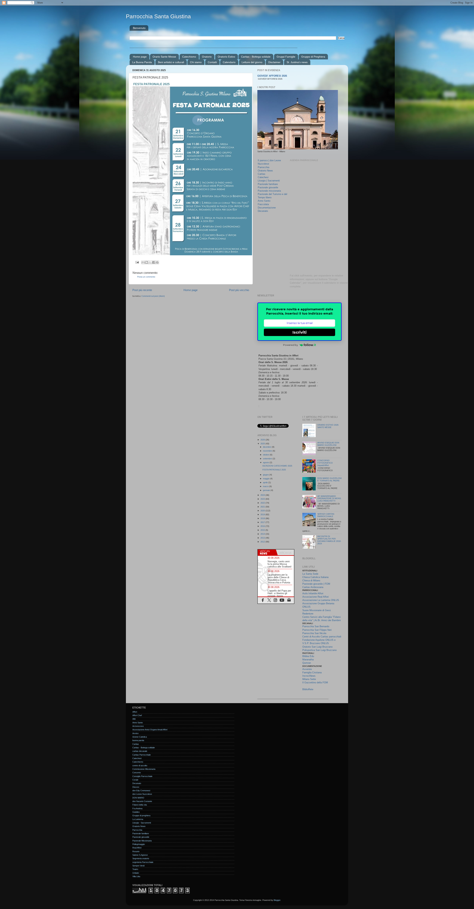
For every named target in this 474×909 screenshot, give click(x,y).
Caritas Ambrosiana (312, 587)
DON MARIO (138, 798)
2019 (263, 514)
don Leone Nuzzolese (142, 794)
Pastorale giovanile (268, 187)
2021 (263, 507)
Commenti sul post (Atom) (153, 296)
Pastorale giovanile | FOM (316, 583)
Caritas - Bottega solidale (256, 56)
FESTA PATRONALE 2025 (274, 470)
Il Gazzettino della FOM (315, 682)
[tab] (267, 552)
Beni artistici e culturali (171, 62)
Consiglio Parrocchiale (142, 776)
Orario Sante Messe (164, 56)
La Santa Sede (310, 573)
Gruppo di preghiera (141, 815)
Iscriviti (299, 332)
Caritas (261, 174)
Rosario (135, 851)
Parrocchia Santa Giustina (158, 16)
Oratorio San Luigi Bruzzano (317, 646)
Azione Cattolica (139, 737)
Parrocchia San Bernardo (315, 626)
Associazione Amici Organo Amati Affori (149, 729)
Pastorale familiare (268, 184)
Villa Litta (136, 876)
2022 (263, 503)
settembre (268, 458)
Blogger (277, 900)
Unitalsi (135, 873)
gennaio (267, 490)
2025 (263, 443)
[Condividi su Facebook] (154, 262)
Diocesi (135, 787)
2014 (263, 534)
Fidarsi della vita (139, 805)
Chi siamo (196, 62)
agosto (266, 462)
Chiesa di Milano (311, 580)
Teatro (135, 869)
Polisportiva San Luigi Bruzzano (319, 650)
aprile (265, 482)
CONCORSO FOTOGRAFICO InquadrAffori (325, 462)
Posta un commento (146, 277)
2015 (263, 530)
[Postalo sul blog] (146, 262)
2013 (263, 538)
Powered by (290, 344)
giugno (266, 475)
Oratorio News (265, 170)
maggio (266, 478)
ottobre (266, 455)
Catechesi (263, 177)
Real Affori (136, 848)
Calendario (229, 62)
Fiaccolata (263, 204)
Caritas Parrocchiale (141, 755)
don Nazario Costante (142, 801)
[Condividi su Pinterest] (157, 262)
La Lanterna (137, 819)
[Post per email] (137, 262)
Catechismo (189, 56)
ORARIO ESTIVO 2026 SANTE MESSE (327, 426)
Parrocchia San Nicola (314, 633)
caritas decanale (139, 751)
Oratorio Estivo (226, 56)
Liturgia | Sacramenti (269, 180)
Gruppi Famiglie (286, 56)
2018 (263, 518)
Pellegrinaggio (138, 844)
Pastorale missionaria (269, 190)
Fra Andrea (137, 808)
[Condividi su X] (150, 262)
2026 (263, 440)
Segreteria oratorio (140, 858)
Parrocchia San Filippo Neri (317, 630)
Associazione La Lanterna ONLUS (320, 600)
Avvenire (307, 669)
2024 (263, 495)
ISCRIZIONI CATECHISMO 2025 (277, 466)
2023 (263, 499)
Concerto (136, 772)
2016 (263, 526)
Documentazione (267, 207)
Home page (140, 56)
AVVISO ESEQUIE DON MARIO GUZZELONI (328, 444)
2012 (263, 542)
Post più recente (142, 290)
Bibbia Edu (308, 656)
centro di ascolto (139, 765)
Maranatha (308, 659)
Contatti (212, 62)
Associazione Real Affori (315, 596)
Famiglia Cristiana (312, 672)
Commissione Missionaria (143, 769)
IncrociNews (309, 675)
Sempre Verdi (138, 866)
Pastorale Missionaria (142, 841)
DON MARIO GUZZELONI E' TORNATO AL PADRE (329, 479)
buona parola (138, 740)
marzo (266, 486)
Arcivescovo (138, 726)
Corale (135, 780)
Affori (134, 712)
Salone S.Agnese (140, 855)
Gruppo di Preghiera (313, 56)
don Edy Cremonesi (141, 790)
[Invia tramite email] (143, 262)
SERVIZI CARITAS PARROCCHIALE (325, 515)
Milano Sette (309, 679)
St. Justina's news (297, 62)
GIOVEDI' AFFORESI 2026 (272, 76)
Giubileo (136, 812)
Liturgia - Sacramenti (141, 823)
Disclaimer (274, 62)
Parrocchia (263, 167)
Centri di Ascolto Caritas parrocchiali (321, 636)
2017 (263, 522)
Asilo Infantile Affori (312, 593)
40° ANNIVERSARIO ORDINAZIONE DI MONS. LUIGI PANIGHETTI (329, 498)
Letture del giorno (252, 62)
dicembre (267, 447)
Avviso (135, 733)
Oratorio (207, 56)
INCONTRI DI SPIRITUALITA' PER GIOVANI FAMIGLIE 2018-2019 (329, 540)
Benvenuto (139, 27)
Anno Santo (264, 200)
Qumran (306, 662)
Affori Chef (137, 715)
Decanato (263, 211)
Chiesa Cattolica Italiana (315, 577)
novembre (268, 451)
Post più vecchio (239, 290)
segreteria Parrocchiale (142, 862)
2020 (263, 510)
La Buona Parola (142, 62)
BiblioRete (307, 689)
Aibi (134, 719)
